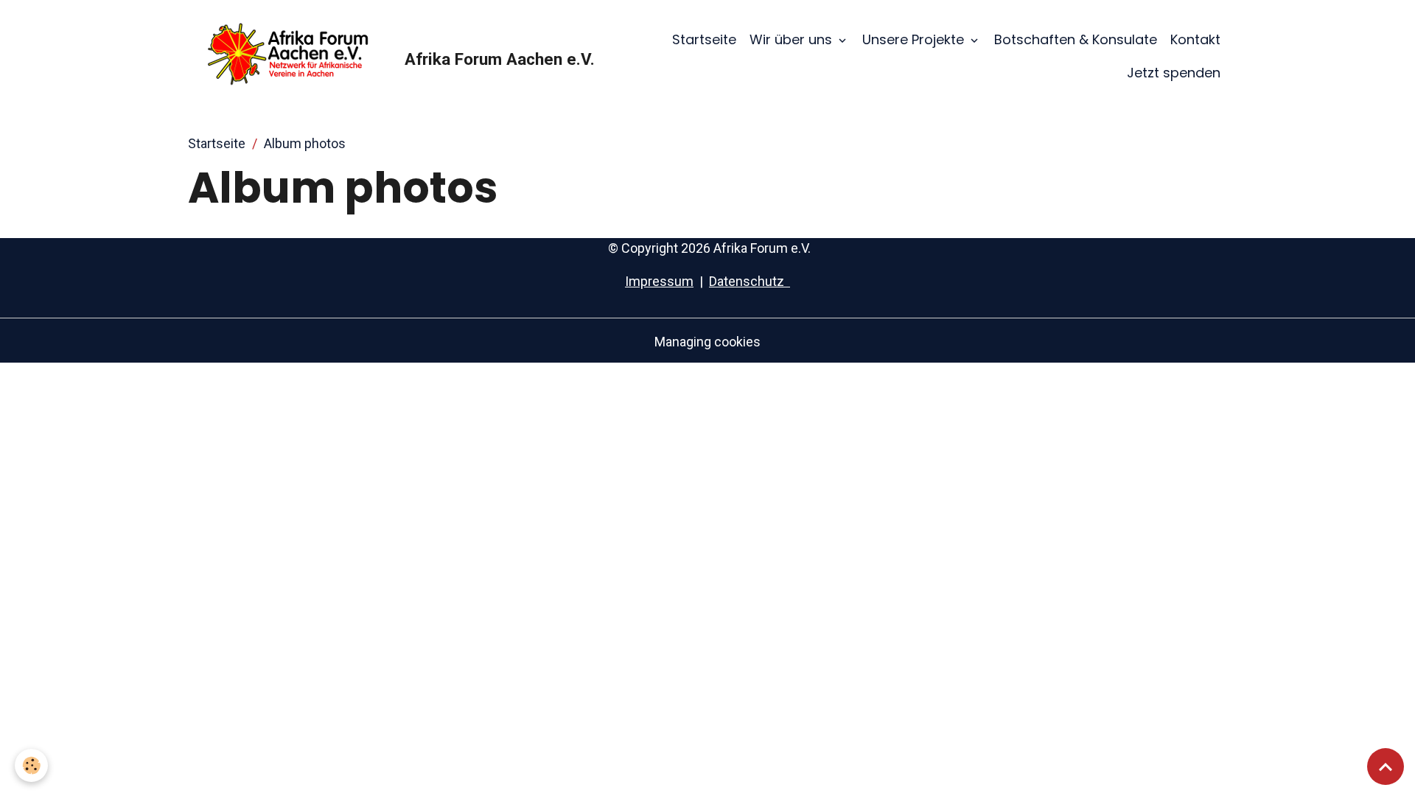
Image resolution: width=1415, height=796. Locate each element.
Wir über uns (793, 39)
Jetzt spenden (1173, 72)
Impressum (659, 281)
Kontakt (1195, 39)
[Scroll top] (1385, 766)
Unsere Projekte (915, 39)
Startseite (704, 39)
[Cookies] (31, 765)
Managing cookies (707, 341)
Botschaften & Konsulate (1075, 39)
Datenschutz (749, 281)
